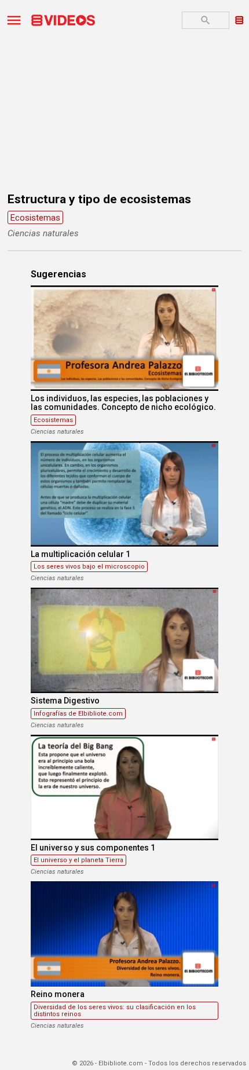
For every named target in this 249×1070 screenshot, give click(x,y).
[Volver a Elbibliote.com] (239, 19)
